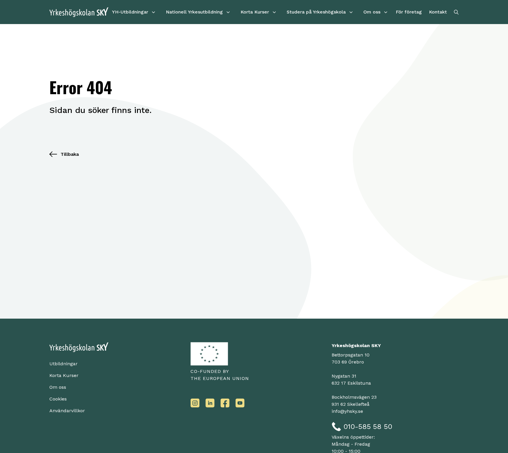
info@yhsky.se (347, 411)
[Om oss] (386, 12)
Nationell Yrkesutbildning (194, 12)
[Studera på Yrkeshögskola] (351, 12)
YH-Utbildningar (130, 12)
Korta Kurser (254, 12)
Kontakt (438, 12)
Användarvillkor (67, 410)
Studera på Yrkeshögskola (316, 12)
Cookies (58, 399)
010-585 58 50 (367, 426)
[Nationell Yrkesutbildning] (228, 12)
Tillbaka (70, 154)
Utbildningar (63, 363)
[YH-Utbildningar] (153, 12)
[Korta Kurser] (274, 12)
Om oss (371, 12)
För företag (409, 12)
